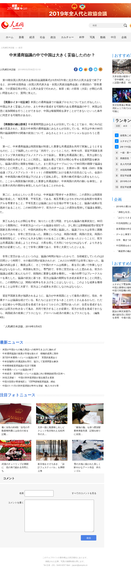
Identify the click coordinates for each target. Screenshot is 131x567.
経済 (32, 37)
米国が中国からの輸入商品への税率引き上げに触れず (29, 349)
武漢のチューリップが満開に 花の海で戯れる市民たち (15, 467)
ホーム (9, 37)
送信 (88, 537)
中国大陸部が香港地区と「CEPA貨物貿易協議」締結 (28, 381)
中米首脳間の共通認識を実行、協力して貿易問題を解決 (30, 361)
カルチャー (67, 37)
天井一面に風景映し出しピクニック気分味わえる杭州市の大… (51, 431)
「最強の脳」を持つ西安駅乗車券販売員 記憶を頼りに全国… (87, 431)
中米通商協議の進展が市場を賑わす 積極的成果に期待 (30, 353)
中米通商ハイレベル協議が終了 (18, 369)
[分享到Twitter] (81, 69)
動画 (102, 37)
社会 (42, 37)
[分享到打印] (96, 69)
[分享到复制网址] (91, 69)
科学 (81, 37)
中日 (113, 37)
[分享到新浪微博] (86, 69)
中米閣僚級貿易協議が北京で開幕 (19, 365)
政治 (53, 37)
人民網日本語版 (7, 47)
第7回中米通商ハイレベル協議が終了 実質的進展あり (29, 357)
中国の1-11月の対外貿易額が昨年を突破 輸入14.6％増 (30, 385)
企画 (124, 37)
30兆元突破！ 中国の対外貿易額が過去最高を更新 (28, 377)
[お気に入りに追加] (101, 69)
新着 (21, 37)
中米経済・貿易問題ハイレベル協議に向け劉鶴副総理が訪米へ (33, 373)
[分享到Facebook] (76, 69)
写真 (92, 37)
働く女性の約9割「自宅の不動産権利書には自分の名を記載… (16, 431)
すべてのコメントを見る (84, 493)
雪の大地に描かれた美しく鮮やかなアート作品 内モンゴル (87, 467)
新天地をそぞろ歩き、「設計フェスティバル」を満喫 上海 (52, 467)
